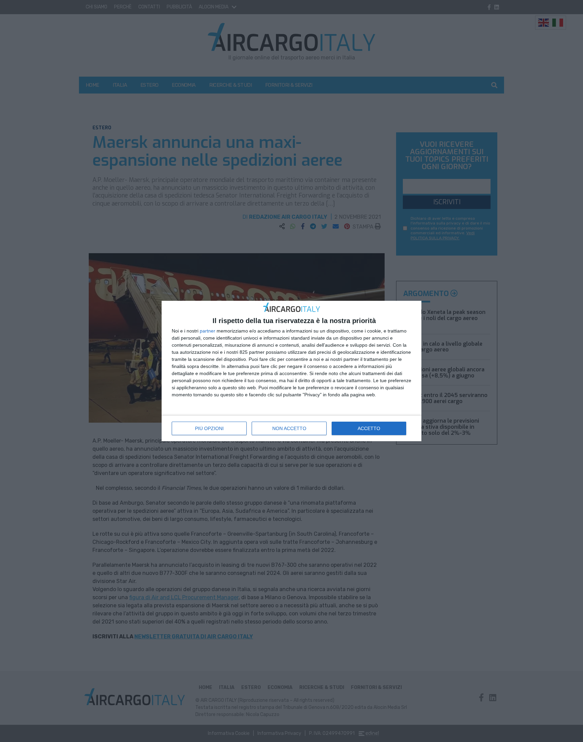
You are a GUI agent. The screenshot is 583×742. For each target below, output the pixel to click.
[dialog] (291, 371)
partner (207, 330)
